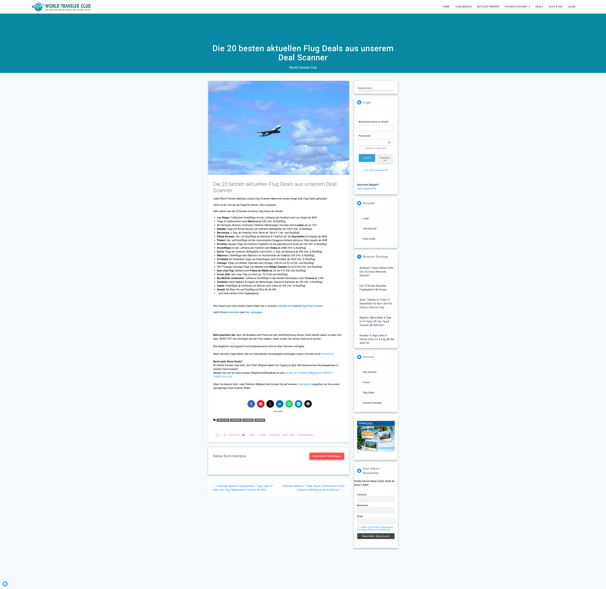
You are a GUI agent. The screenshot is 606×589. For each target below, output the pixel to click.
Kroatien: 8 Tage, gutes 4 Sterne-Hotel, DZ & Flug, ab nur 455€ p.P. (376, 339)
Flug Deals (274, 435)
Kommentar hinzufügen (327, 456)
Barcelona (223, 420)
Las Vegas (235, 420)
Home (446, 6)
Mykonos (248, 420)
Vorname (361, 494)
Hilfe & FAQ (556, 6)
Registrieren (385, 159)
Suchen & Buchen (516, 6)
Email (360, 516)
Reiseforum (327, 353)
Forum (366, 382)
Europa (262, 435)
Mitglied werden (488, 6)
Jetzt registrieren (366, 188)
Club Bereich (463, 6)
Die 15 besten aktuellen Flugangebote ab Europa (372, 287)
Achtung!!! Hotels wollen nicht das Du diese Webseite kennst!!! (376, 271)
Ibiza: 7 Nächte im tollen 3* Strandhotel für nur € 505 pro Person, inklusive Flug (375, 303)
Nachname (362, 505)
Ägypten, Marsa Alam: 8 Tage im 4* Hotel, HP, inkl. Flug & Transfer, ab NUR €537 (375, 321)
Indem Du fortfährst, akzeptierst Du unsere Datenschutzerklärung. (375, 528)
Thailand (260, 420)
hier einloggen (254, 312)
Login (571, 6)
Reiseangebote (305, 435)
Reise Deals (288, 435)
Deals (539, 6)
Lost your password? (376, 170)
